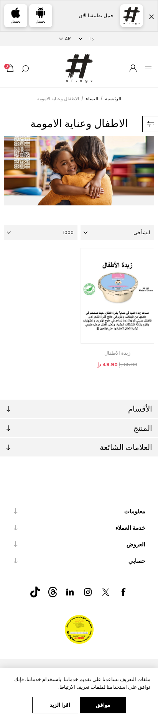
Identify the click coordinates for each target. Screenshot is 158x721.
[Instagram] (87, 592)
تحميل (41, 21)
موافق (103, 705)
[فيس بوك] (123, 592)
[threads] (52, 592)
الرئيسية (113, 98)
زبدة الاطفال (117, 353)
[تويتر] (105, 592)
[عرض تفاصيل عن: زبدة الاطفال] (117, 295)
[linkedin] (70, 592)
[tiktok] (35, 592)
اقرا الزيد (60, 705)
